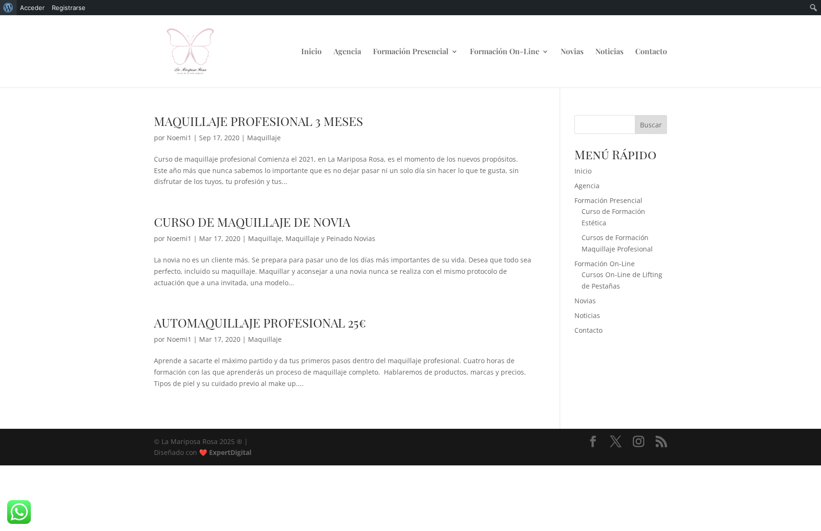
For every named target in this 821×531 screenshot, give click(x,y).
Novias (572, 52)
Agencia (347, 52)
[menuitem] (8, 7)
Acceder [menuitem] (32, 7)
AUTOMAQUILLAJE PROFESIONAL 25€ (260, 322)
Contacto (651, 52)
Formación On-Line (504, 52)
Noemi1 (179, 137)
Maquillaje (264, 137)
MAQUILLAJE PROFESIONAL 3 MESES (258, 121)
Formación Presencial (411, 52)
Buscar (651, 124)
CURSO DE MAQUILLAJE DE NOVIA (252, 221)
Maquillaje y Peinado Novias (330, 238)
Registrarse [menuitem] (69, 7)
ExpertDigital (230, 452)
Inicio (311, 52)
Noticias (609, 52)
